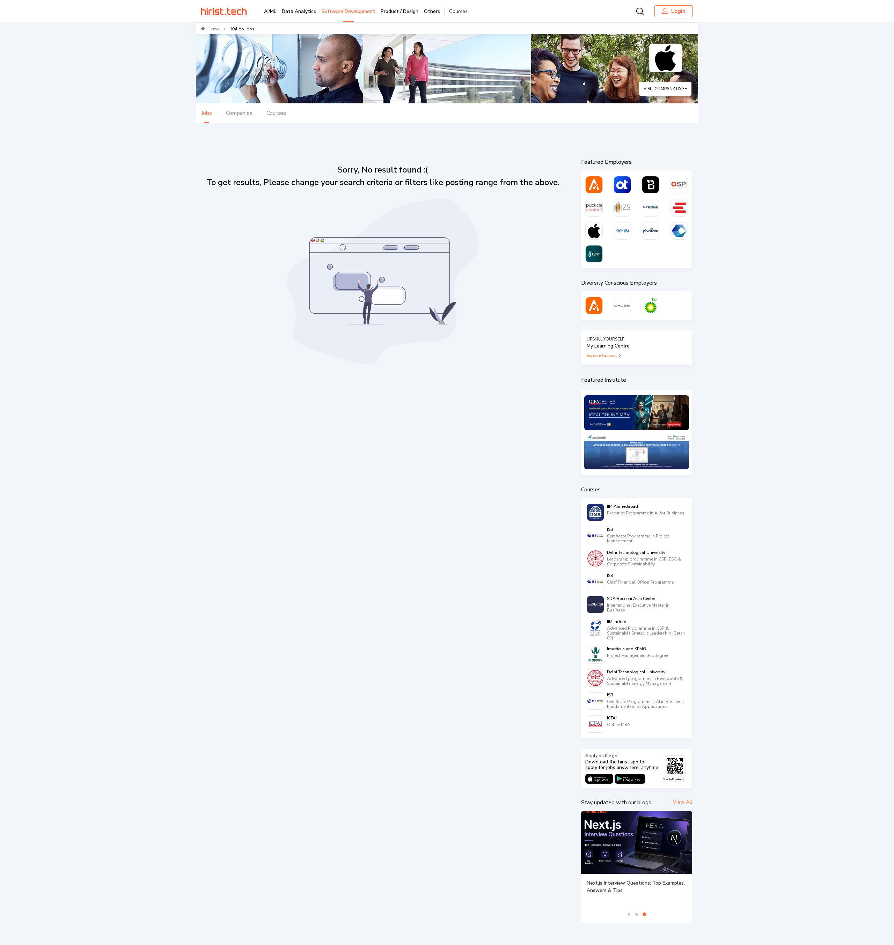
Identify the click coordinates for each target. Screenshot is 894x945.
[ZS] (622, 208)
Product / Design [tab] (399, 11)
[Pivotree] (650, 231)
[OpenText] (622, 184)
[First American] (622, 231)
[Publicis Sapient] (594, 208)
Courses (458, 11)
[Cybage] (650, 208)
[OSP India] (679, 184)
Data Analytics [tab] (299, 11)
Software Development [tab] (348, 11)
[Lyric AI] (594, 254)
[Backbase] (650, 184)
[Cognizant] (679, 231)
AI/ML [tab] (270, 11)
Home (213, 29)
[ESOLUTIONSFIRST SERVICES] (679, 208)
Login (678, 11)
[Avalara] (594, 184)
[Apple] (594, 231)
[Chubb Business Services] (622, 305)
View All (682, 802)
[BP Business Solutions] (650, 305)
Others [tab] (432, 11)
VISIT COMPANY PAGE (665, 88)
